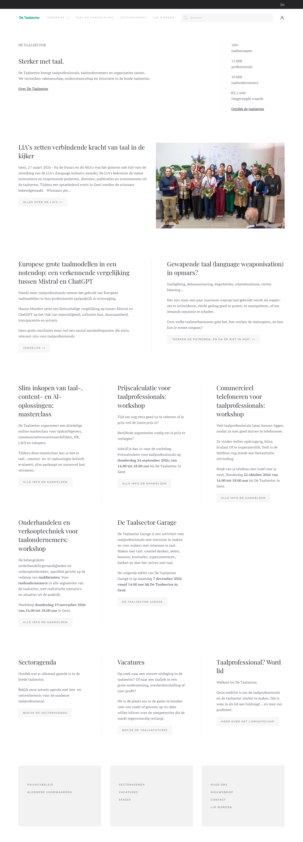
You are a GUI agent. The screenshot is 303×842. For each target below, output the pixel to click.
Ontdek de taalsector (247, 108)
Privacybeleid (40, 784)
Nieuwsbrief (222, 792)
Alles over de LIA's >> (43, 202)
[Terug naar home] (29, 18)
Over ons (219, 784)
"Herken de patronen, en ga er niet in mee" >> (213, 339)
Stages (125, 799)
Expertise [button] (56, 17)
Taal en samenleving (94, 17)
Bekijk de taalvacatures (145, 730)
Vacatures (128, 792)
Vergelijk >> (34, 347)
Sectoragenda (133, 17)
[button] (282, 18)
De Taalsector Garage (142, 601)
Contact (218, 799)
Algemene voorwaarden (49, 792)
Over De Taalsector (33, 88)
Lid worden (164, 17)
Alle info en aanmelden (45, 481)
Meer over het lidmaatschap (247, 721)
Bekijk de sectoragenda (45, 712)
